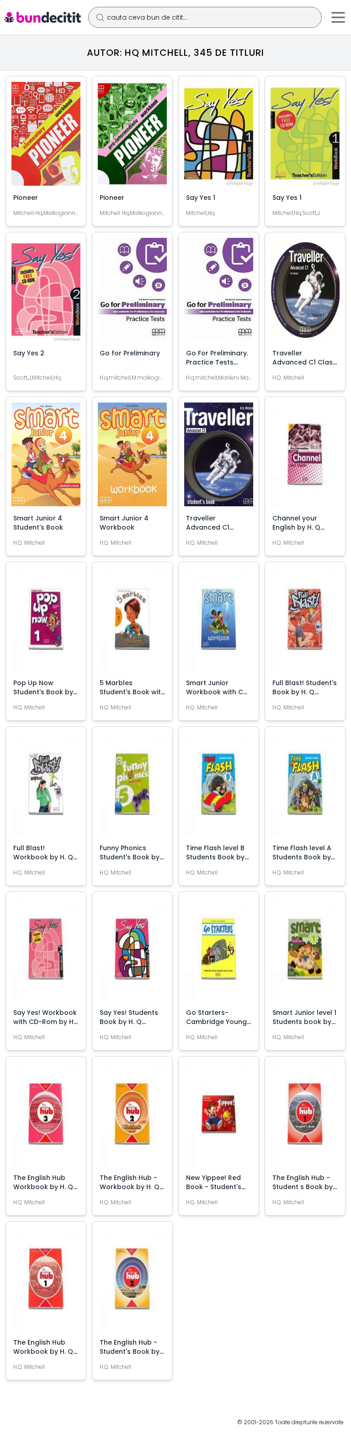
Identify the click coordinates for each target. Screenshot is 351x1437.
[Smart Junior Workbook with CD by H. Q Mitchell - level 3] (218, 623)
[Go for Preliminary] (132, 293)
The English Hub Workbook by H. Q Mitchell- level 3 (43, 1187)
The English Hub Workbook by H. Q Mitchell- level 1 (43, 1351)
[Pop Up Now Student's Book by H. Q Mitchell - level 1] (45, 623)
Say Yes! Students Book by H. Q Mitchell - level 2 (129, 1021)
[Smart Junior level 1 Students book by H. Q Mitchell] (305, 952)
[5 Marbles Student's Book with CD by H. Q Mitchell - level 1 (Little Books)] (132, 623)
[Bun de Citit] (42, 17)
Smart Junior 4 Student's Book (38, 523)
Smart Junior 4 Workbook (124, 523)
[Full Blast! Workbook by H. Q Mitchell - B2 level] (45, 787)
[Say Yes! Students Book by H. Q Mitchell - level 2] (132, 952)
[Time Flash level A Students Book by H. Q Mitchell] (305, 787)
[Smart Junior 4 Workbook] (132, 458)
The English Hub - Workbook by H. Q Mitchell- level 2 (130, 1187)
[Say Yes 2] (45, 293)
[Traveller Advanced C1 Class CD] (305, 293)
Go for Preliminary (130, 353)
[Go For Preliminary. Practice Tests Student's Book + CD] (218, 293)
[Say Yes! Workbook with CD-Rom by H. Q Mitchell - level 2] (45, 952)
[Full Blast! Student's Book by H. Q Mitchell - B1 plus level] (305, 623)
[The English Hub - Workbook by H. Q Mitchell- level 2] (132, 1117)
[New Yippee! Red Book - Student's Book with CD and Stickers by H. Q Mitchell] (218, 1117)
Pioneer (25, 197)
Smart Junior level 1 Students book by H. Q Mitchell (304, 1021)
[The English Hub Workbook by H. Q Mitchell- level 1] (45, 1282)
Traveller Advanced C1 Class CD (304, 362)
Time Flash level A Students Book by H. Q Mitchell (301, 857)
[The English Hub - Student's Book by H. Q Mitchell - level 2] (132, 1282)
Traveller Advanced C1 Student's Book (211, 527)
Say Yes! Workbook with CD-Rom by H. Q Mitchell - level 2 (45, 1021)
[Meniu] (338, 17)
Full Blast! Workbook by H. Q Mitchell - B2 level (43, 857)
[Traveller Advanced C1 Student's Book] (218, 458)
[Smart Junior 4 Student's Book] (45, 458)
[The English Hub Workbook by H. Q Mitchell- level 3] (45, 1117)
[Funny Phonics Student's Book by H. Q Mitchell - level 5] (132, 787)
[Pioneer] (45, 137)
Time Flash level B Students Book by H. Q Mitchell (215, 857)
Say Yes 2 (28, 353)
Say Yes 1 (200, 197)
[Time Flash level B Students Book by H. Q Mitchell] (218, 787)
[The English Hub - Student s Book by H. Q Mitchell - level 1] (305, 1117)
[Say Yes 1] (218, 137)
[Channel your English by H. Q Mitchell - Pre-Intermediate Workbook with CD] (305, 458)
